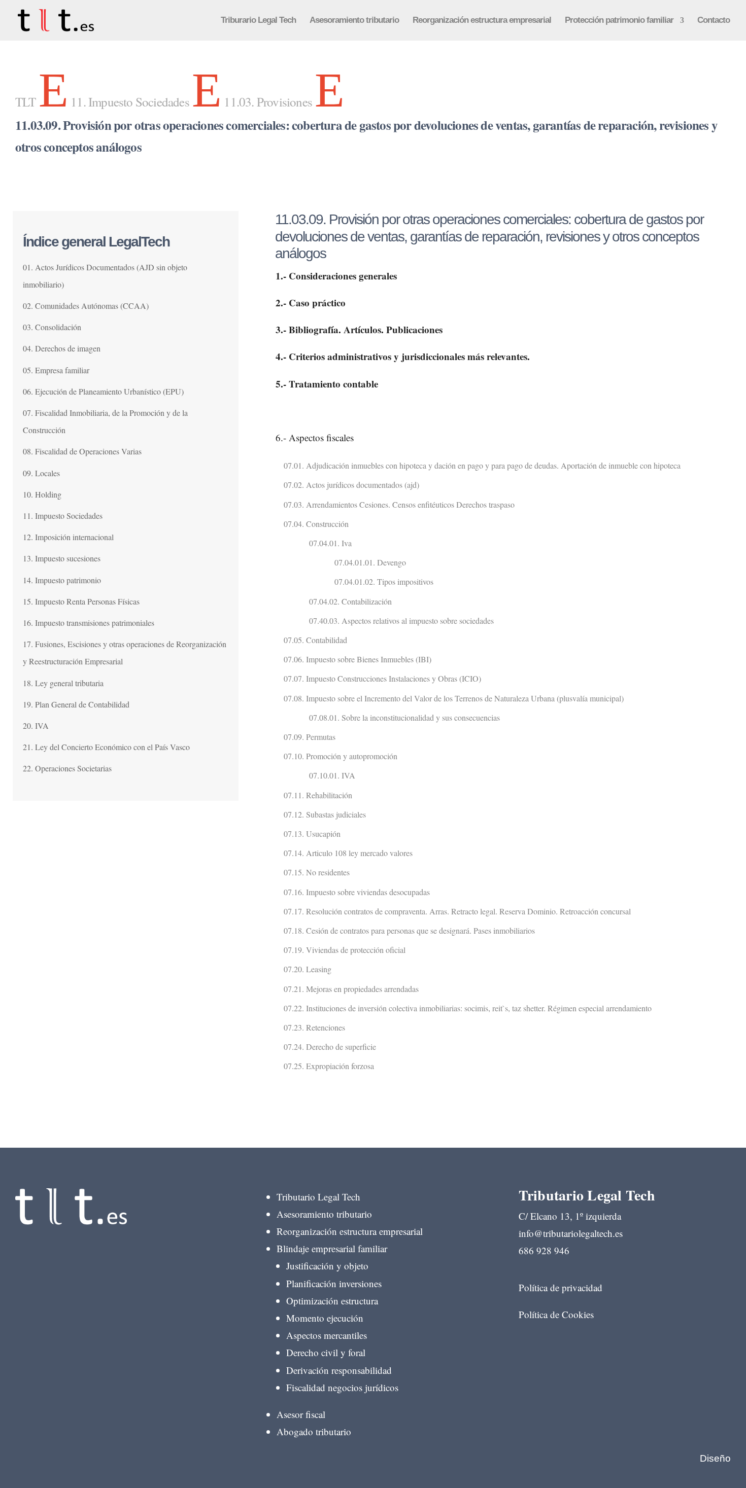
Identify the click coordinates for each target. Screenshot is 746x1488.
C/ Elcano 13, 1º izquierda (570, 1216)
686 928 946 (544, 1250)
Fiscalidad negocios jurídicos (342, 1387)
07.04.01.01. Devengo (370, 562)
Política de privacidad (560, 1287)
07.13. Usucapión (312, 833)
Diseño (715, 1458)
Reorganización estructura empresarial (482, 21)
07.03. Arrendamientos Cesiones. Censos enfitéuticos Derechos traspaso (399, 504)
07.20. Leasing (307, 969)
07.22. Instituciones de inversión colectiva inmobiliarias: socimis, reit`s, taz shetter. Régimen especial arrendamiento (468, 1008)
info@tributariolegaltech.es (571, 1233)
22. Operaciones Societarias (67, 768)
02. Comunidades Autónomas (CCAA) (86, 305)
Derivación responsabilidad (339, 1370)
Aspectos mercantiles (326, 1335)
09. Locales (41, 473)
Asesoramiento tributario (354, 21)
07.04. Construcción (316, 523)
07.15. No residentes (317, 872)
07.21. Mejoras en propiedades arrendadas (351, 988)
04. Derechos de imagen (61, 348)
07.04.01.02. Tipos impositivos (383, 581)
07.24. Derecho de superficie (330, 1046)
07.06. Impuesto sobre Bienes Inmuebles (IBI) (357, 659)
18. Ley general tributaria (63, 683)
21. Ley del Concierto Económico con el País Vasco (106, 746)
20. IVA (36, 725)
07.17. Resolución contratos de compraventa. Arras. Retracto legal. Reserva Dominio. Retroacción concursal (457, 911)
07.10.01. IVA (332, 775)
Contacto (713, 21)
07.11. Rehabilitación (318, 795)
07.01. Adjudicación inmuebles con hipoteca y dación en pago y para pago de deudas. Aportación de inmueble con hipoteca (482, 465)
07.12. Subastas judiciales (325, 814)
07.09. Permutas (309, 736)
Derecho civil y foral (325, 1352)
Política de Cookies (556, 1314)
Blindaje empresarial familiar (332, 1248)
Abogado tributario (314, 1431)
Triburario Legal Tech (258, 21)
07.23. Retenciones (314, 1027)
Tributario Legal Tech (318, 1196)
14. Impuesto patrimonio (62, 580)
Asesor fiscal (301, 1414)
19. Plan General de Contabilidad (76, 704)
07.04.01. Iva (330, 543)
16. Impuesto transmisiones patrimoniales (88, 622)
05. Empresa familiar (56, 370)
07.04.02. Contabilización (350, 601)
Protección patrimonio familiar (619, 21)
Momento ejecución (324, 1318)
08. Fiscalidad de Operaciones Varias (82, 451)
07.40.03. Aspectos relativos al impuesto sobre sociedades (401, 620)
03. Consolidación (52, 327)
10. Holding (42, 494)
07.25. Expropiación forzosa (329, 1065)
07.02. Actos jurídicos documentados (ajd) (351, 484)
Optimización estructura (332, 1300)
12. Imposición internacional (68, 537)
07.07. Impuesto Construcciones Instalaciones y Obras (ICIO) (382, 678)
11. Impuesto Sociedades (63, 515)
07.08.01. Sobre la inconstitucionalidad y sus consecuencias (404, 717)
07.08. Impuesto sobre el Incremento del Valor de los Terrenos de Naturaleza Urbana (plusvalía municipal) (454, 698)
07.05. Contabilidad (315, 639)
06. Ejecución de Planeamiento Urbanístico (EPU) (103, 391)
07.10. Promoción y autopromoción (340, 756)
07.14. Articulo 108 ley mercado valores (348, 852)
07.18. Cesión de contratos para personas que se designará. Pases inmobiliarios (409, 930)
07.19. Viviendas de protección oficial (344, 949)
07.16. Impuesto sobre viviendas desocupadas (357, 892)
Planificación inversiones (334, 1283)
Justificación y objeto (327, 1265)
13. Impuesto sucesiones (61, 558)
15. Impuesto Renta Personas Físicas (81, 601)
